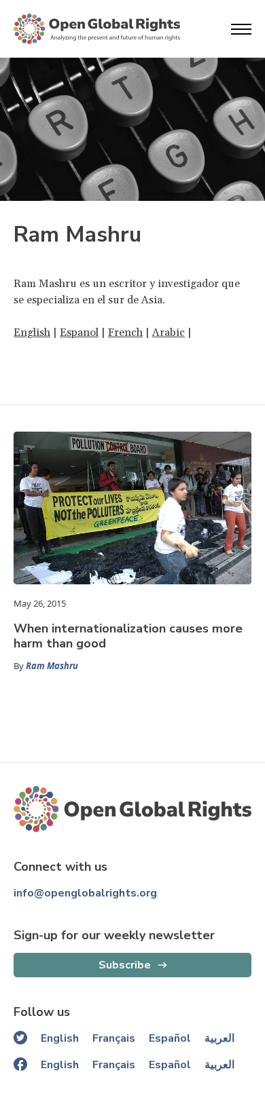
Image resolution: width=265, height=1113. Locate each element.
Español (170, 1038)
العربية (219, 1038)
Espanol (79, 332)
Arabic (168, 332)
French (125, 332)
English (32, 332)
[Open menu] (241, 29)
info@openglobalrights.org (85, 893)
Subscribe (125, 965)
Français (113, 1038)
